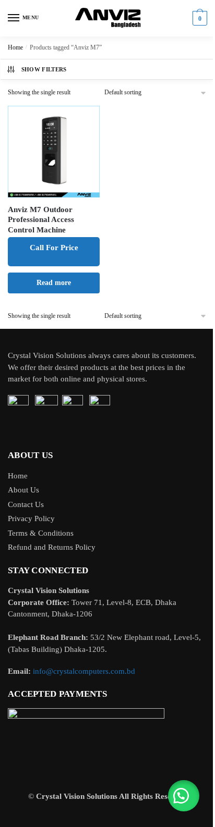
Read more (54, 283)
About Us (23, 490)
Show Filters (44, 69)
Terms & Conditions (41, 533)
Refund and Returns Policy (51, 547)
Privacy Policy (31, 518)
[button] (183, 795)
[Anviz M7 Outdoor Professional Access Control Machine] (54, 152)
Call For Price (54, 247)
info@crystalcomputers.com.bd (84, 671)
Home (15, 47)
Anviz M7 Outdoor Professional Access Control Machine (41, 219)
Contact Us (26, 504)
